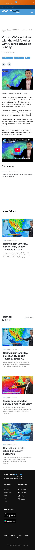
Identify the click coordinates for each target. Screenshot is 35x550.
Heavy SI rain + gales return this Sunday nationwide (14, 451)
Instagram (23, 496)
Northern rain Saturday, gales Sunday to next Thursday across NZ (15, 246)
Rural (28, 58)
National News (7, 58)
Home (4, 30)
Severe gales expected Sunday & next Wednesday (17, 402)
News (9, 30)
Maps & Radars (8, 492)
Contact (26, 536)
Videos (5, 498)
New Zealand (19, 58)
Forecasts (6, 489)
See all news (29, 317)
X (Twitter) (23, 493)
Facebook (23, 489)
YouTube (23, 499)
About (19, 536)
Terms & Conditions (9, 536)
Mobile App (16, 538)
